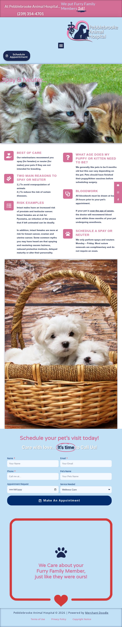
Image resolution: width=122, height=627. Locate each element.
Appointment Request (18, 484)
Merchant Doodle (96, 613)
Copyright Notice (82, 619)
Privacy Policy (58, 619)
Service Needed (67, 484)
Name (10, 458)
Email (63, 458)
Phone (10, 471)
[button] (61, 45)
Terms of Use (38, 619)
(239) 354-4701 (30, 13)
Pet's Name (65, 471)
